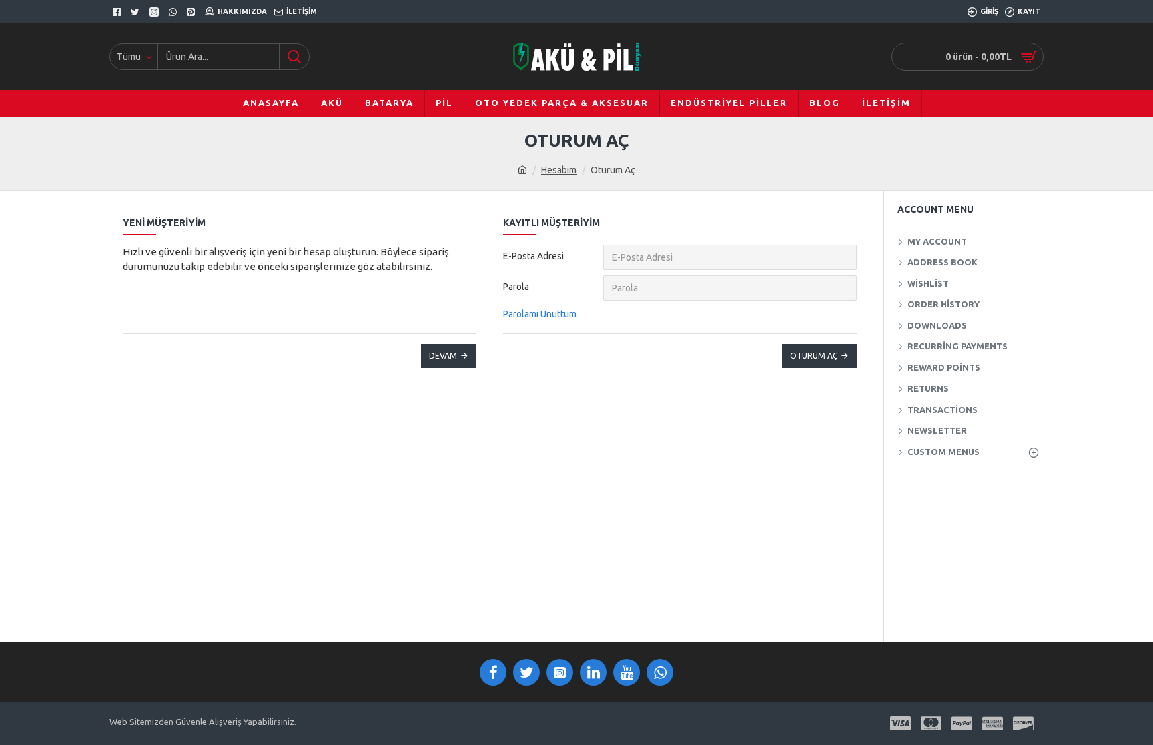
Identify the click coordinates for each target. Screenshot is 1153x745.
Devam (443, 355)
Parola (516, 286)
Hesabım (558, 170)
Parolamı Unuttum (539, 314)
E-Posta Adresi (533, 256)
